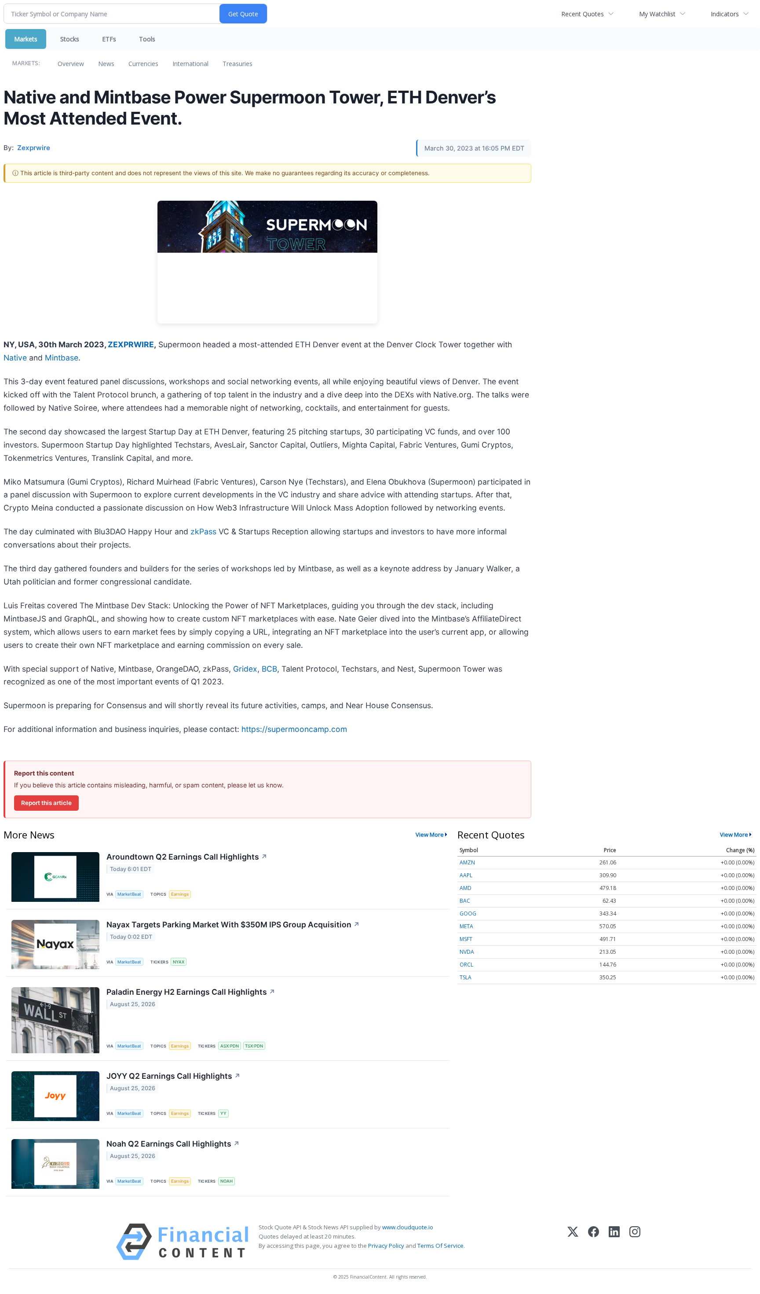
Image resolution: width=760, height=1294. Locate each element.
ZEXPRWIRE (131, 344)
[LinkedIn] (614, 1242)
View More (430, 834)
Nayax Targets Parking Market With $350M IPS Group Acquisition (233, 924)
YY (223, 1113)
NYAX (178, 961)
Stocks (69, 39)
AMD (465, 888)
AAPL (466, 875)
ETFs (109, 39)
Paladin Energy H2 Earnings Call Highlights (190, 991)
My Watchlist (657, 14)
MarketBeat (129, 894)
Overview (71, 63)
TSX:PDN (254, 1046)
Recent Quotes (582, 14)
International (190, 63)
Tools (147, 39)
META (466, 926)
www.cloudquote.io (407, 1227)
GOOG (468, 913)
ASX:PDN (229, 1046)
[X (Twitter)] (573, 1242)
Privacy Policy (386, 1246)
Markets (25, 39)
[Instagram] (635, 1242)
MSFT (466, 939)
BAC (465, 900)
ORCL (466, 964)
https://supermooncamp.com (294, 729)
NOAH (226, 1181)
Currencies (143, 63)
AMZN (467, 862)
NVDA (467, 952)
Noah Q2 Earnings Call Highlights (173, 1143)
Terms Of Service (440, 1246)
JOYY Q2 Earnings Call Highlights (173, 1076)
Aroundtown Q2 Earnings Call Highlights (186, 856)
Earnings (180, 894)
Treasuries (237, 63)
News (106, 63)
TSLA (465, 977)
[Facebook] (594, 1242)
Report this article (46, 802)
